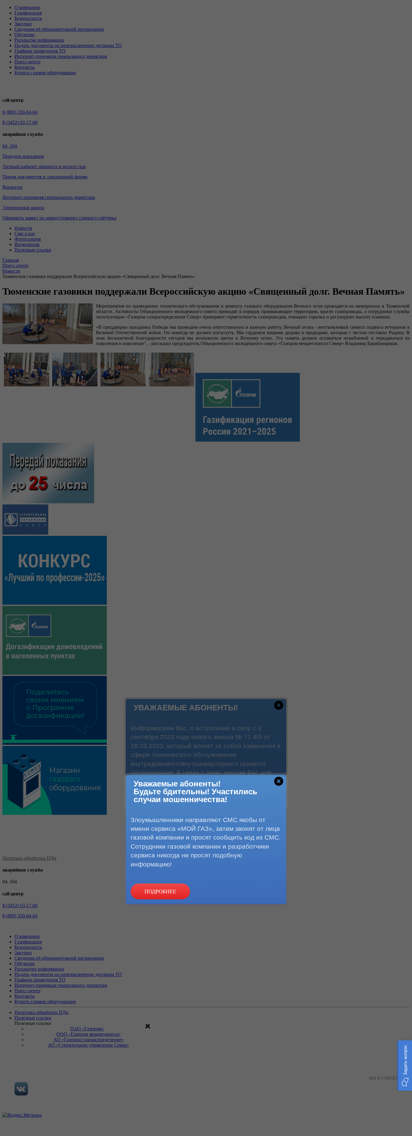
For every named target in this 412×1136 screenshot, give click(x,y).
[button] (404, 1065)
